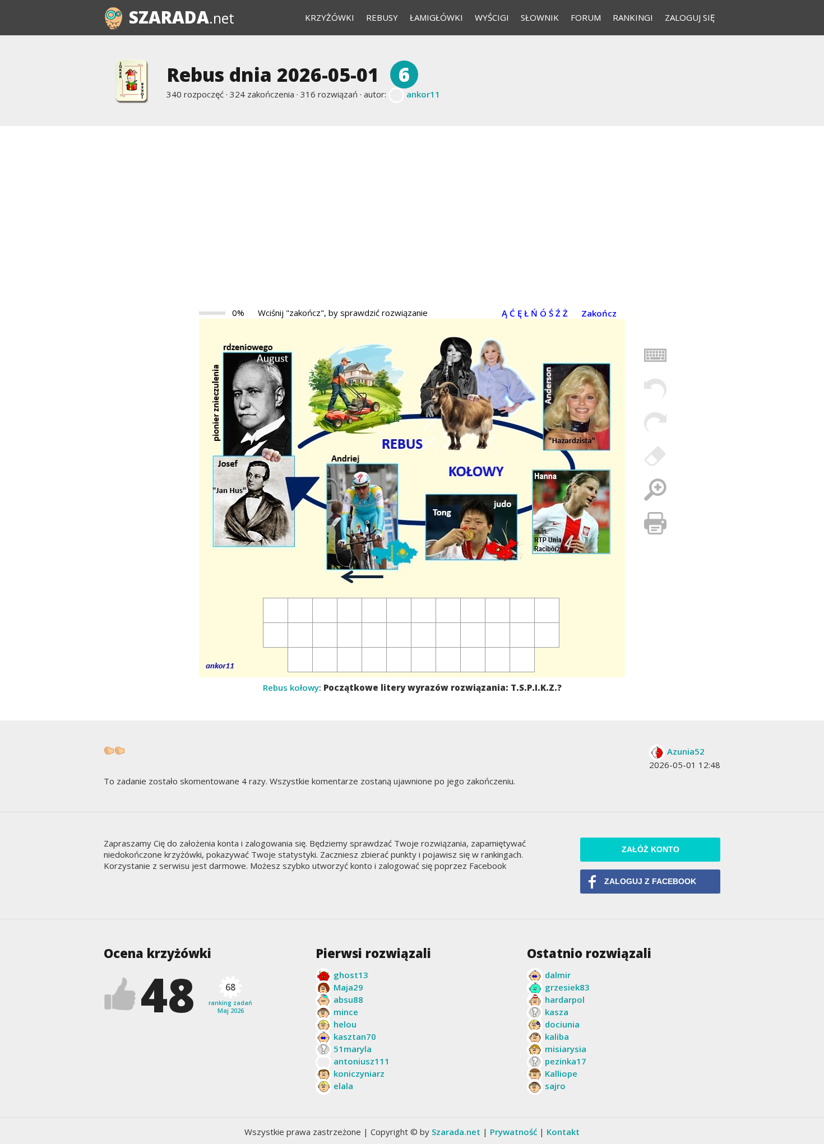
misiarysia (565, 1048)
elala (343, 1085)
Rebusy (382, 17)
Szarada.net (456, 1131)
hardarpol (565, 999)
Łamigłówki (436, 17)
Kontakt (563, 1131)
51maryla (353, 1048)
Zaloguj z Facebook (650, 881)
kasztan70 (355, 1036)
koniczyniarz (359, 1073)
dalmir (558, 974)
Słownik (540, 17)
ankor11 (423, 94)
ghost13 (351, 974)
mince (346, 1011)
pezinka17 (565, 1061)
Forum (586, 17)
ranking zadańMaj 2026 (230, 998)
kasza (556, 1011)
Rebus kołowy (291, 687)
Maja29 (348, 987)
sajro (555, 1085)
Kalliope (561, 1073)
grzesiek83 (567, 987)
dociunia (562, 1024)
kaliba (557, 1036)
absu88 (348, 999)
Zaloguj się (690, 17)
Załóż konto (650, 849)
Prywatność (513, 1131)
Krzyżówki (329, 17)
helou (345, 1024)
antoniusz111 (362, 1061)
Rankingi (633, 17)
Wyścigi (492, 17)
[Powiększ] (655, 489)
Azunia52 (686, 751)
